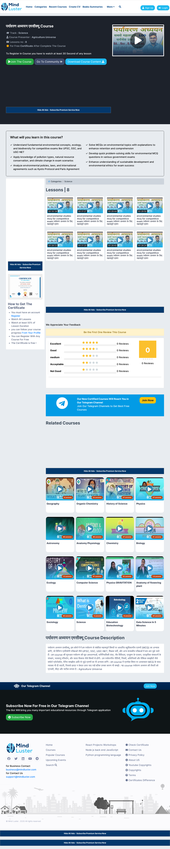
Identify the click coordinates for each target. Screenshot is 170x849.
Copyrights (134, 770)
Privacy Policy (136, 755)
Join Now (150, 686)
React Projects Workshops (101, 744)
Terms (132, 775)
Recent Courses (58, 6)
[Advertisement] (58, 87)
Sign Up (149, 8)
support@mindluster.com (20, 776)
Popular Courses (55, 755)
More (110, 6)
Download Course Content (85, 61)
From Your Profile (31, 332)
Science (68, 181)
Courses (51, 749)
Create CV (74, 6)
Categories (41, 6)
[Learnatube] (11, 5)
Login (164, 8)
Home (29, 6)
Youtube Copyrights (139, 765)
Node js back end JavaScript (102, 749)
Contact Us (134, 749)
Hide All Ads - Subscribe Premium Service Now (58, 110)
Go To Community (48, 61)
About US (134, 760)
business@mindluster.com (21, 769)
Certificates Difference (141, 780)
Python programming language (103, 755)
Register (15, 316)
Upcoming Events (56, 760)
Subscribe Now (21, 717)
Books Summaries (93, 6)
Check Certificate (138, 744)
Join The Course (21, 61)
